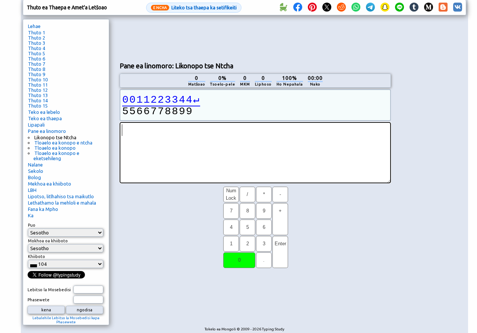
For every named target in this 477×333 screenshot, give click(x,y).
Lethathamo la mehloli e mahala (62, 202)
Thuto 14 (38, 100)
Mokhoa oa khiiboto (48, 241)
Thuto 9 (36, 74)
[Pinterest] (312, 7)
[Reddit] (341, 7)
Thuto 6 (36, 58)
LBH (32, 190)
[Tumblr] (414, 7)
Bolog (34, 177)
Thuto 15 (38, 105)
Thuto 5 (36, 53)
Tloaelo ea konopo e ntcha (63, 142)
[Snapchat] (384, 7)
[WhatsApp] (355, 7)
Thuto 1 (36, 32)
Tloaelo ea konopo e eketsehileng (56, 155)
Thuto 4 (36, 48)
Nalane (35, 164)
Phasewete (39, 300)
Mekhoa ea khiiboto (49, 183)
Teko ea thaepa (45, 118)
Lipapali (36, 124)
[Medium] (428, 7)
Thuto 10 (38, 79)
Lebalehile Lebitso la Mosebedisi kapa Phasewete (65, 320)
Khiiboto (36, 256)
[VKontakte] (457, 7)
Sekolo (35, 171)
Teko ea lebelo (44, 112)
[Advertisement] (255, 38)
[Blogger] (443, 7)
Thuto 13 (38, 95)
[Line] (399, 7)
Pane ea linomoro (47, 131)
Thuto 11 (38, 84)
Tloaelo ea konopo (55, 147)
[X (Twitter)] (326, 7)
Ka (31, 215)
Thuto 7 (36, 63)
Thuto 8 (36, 69)
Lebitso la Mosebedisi (49, 289)
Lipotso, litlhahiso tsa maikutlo (61, 196)
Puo (31, 225)
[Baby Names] (283, 7)
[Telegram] (370, 7)
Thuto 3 (36, 43)
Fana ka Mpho (43, 209)
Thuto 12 (38, 90)
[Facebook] (297, 7)
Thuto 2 (36, 37)
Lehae (34, 26)
